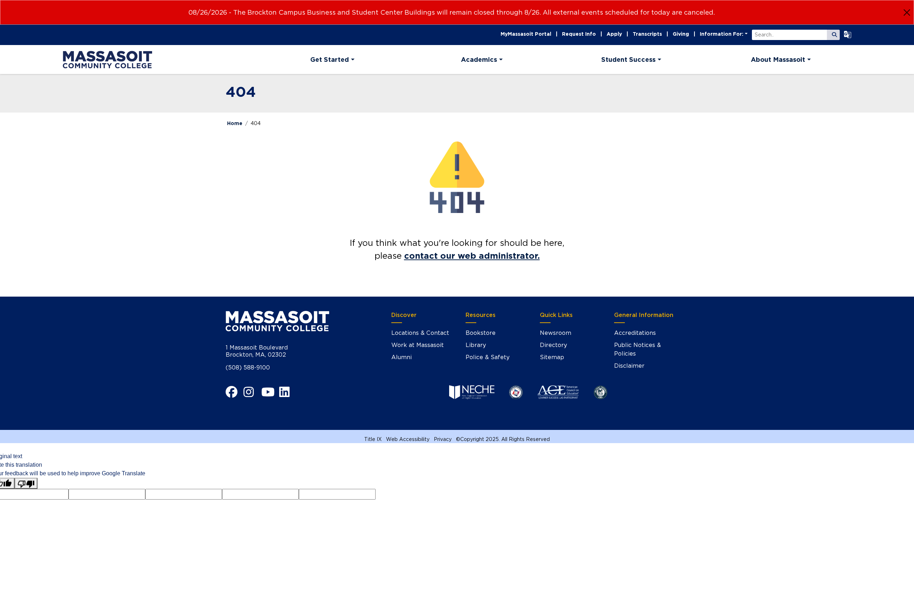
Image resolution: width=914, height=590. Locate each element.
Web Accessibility (408, 439)
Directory (553, 345)
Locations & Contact (420, 332)
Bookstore (481, 332)
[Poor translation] (26, 483)
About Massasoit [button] (778, 59)
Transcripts (647, 34)
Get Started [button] (329, 59)
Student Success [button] (628, 59)
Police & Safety (487, 357)
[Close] (907, 12)
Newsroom (555, 332)
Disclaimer (629, 365)
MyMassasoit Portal (526, 34)
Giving (681, 34)
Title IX (373, 439)
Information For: (721, 34)
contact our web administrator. (472, 256)
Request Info (579, 34)
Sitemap (552, 357)
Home (234, 123)
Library (476, 345)
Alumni (401, 357)
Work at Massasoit (417, 345)
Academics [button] (479, 59)
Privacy (443, 439)
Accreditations (635, 332)
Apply (614, 34)
